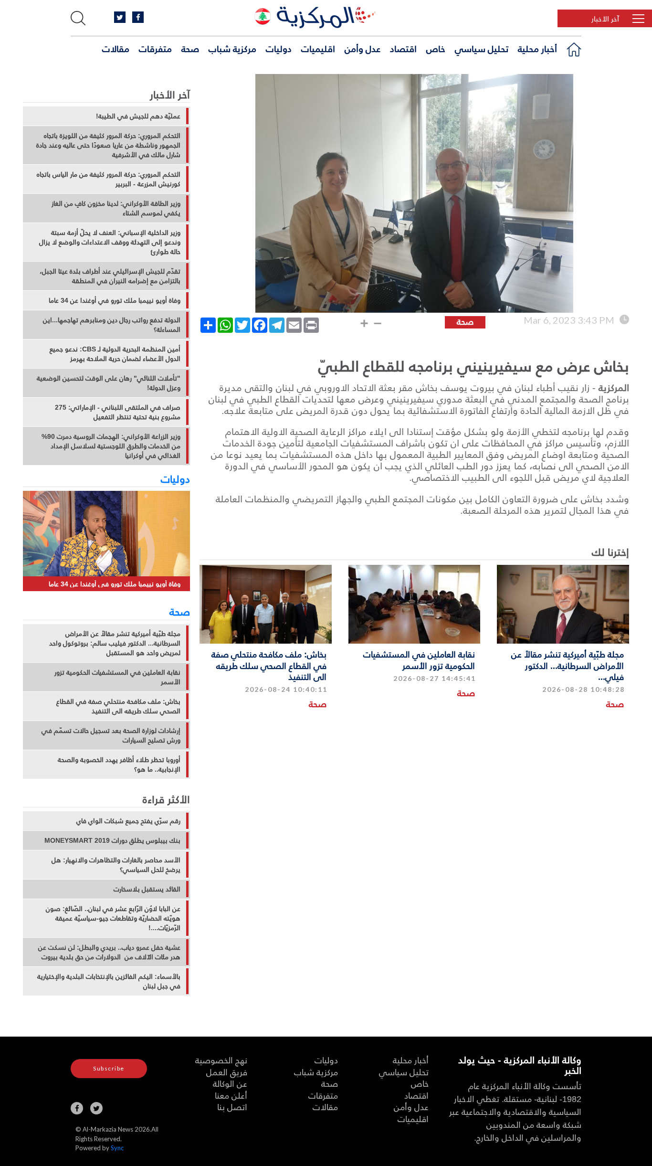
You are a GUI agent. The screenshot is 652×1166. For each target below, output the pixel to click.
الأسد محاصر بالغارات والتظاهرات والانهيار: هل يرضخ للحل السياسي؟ (116, 864)
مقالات (115, 48)
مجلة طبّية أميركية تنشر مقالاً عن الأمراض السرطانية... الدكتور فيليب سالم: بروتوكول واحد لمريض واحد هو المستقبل (114, 643)
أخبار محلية (537, 48)
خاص (435, 48)
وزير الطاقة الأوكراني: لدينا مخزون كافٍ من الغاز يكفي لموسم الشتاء (116, 208)
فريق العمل (226, 1071)
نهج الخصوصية (221, 1059)
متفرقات (155, 48)
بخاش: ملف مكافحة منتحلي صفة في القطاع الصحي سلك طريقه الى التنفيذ (268, 665)
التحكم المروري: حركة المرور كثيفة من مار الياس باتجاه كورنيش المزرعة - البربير (108, 179)
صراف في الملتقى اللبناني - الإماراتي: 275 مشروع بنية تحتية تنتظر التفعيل (117, 412)
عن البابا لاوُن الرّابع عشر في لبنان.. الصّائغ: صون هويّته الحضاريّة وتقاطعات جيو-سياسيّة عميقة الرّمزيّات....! (113, 918)
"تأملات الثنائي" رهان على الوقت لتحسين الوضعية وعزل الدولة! (108, 382)
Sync (117, 1148)
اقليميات (318, 48)
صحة (190, 48)
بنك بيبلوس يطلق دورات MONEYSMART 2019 (112, 840)
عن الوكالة (230, 1083)
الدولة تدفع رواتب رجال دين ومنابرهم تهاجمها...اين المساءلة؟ (111, 324)
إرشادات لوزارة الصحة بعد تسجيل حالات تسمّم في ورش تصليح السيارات (111, 735)
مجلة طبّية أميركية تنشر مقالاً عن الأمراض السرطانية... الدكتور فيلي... (567, 665)
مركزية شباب (232, 48)
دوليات (279, 48)
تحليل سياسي (481, 48)
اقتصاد (403, 48)
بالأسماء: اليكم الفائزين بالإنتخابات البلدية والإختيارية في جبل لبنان (108, 981)
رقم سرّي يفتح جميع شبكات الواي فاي (128, 821)
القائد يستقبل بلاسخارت (147, 889)
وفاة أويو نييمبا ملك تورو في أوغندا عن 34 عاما (114, 300)
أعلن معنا (231, 1095)
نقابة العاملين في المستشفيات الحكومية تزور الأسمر (419, 659)
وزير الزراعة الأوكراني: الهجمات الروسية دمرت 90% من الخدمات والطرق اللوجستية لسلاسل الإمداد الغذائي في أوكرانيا (111, 446)
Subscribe (109, 1068)
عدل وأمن (362, 48)
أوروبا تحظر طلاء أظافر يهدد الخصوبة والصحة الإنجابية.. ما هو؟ (119, 764)
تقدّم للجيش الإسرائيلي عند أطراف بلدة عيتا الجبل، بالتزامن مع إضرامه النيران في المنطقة (110, 276)
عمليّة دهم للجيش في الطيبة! (138, 116)
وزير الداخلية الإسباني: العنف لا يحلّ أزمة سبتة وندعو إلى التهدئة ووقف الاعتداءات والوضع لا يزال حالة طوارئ (109, 242)
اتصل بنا (232, 1106)
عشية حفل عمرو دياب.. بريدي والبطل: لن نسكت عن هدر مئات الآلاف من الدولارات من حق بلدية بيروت (109, 952)
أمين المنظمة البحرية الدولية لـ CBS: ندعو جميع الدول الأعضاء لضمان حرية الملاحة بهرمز (115, 353)
